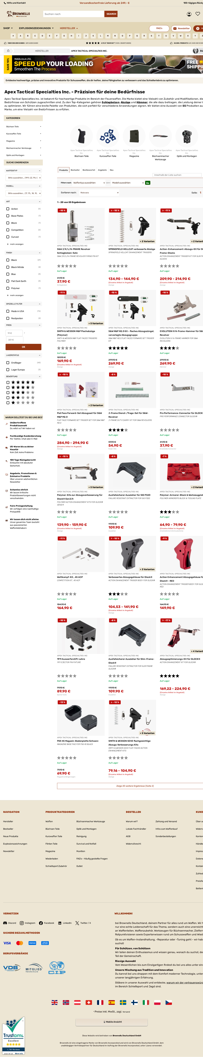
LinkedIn (67, 923)
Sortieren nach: (69, 192)
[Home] (7, 50)
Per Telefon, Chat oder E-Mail (23, 439)
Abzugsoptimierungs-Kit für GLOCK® (180, 659)
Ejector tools (62, 695)
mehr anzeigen (16, 244)
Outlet (79, 866)
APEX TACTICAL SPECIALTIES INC (72, 246)
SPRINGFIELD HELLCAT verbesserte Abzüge (131, 249)
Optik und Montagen (86, 829)
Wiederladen (52, 858)
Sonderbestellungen (166, 836)
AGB (128, 836)
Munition (80, 851)
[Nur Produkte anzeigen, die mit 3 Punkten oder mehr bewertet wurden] (23, 392)
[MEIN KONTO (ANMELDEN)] (190, 14)
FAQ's (159, 28)
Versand (126, 1012)
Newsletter (8, 851)
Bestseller (8, 829)
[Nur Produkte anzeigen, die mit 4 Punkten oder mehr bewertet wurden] (23, 387)
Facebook (49, 923)
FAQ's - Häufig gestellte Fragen (92, 858)
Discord (12, 923)
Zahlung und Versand (166, 821)
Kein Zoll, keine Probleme (21, 452)
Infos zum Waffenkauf (166, 829)
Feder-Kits (112, 449)
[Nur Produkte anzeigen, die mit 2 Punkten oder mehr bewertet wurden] (23, 397)
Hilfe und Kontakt (16, 3)
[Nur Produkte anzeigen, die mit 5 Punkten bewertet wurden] (23, 382)
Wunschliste (198, 14)
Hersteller (67, 28)
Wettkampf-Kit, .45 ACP (70, 577)
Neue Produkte (10, 836)
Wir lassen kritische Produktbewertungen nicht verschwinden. (23, 495)
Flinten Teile (51, 843)
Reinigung (81, 836)
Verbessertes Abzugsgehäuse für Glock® (130, 577)
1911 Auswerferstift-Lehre (71, 659)
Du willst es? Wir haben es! (22, 428)
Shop (6, 28)
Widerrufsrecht (133, 843)
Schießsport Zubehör (56, 866)
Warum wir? (132, 821)
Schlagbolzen (110, 102)
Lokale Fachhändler (136, 829)
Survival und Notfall (86, 843)
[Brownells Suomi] (134, 1002)
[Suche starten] (111, 14)
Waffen (49, 821)
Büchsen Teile (53, 829)
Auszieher (112, 531)
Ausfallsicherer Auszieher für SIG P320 (129, 495)
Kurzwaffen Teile (54, 836)
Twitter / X (85, 923)
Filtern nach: (66, 183)
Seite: (194, 192)
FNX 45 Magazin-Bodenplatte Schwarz (77, 741)
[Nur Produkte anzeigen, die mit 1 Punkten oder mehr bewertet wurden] (23, 402)
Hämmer (142, 102)
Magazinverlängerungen (66, 777)
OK (23, 346)
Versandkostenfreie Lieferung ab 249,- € (105, 2)
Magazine (50, 851)
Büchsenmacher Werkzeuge (90, 821)
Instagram (30, 923)
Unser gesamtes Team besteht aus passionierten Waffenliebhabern (24, 525)
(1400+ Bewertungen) (116, 43)
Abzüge (125, 102)
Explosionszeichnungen (35, 28)
